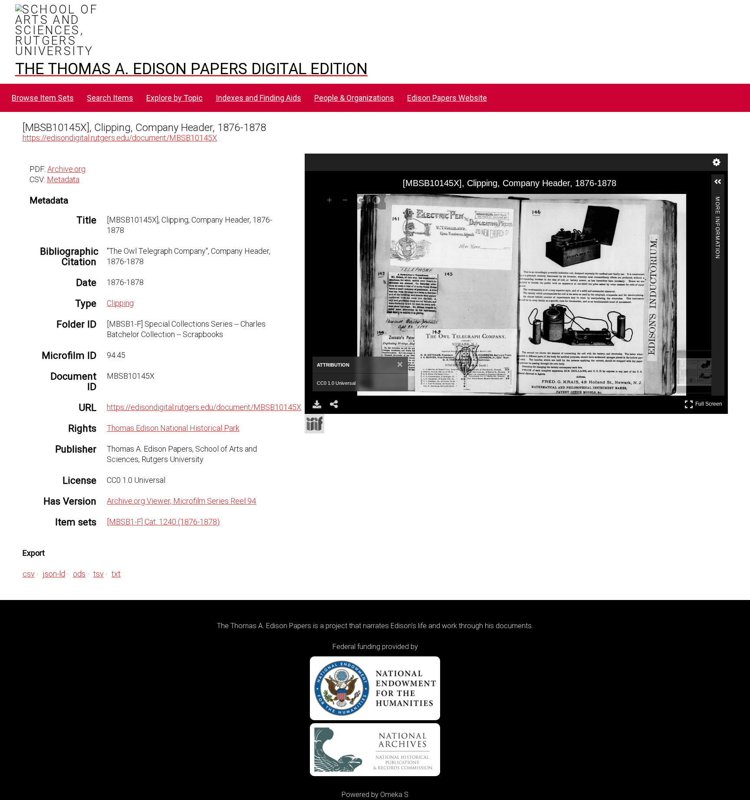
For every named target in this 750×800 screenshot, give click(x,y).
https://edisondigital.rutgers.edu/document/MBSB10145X (120, 137)
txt (116, 573)
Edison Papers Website (447, 97)
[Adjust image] (378, 202)
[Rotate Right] (362, 202)
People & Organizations (354, 97)
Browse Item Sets (43, 97)
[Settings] (716, 162)
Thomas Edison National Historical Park (173, 428)
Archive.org (66, 169)
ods (79, 573)
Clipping (120, 303)
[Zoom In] (331, 202)
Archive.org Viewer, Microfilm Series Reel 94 (181, 500)
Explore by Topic (174, 97)
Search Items (110, 97)
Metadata (63, 179)
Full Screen (709, 402)
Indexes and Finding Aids (258, 97)
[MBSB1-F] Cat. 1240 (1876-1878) (163, 521)
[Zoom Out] (347, 202)
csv (29, 573)
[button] (721, 185)
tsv (98, 573)
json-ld (54, 573)
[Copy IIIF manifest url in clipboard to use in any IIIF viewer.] (314, 423)
